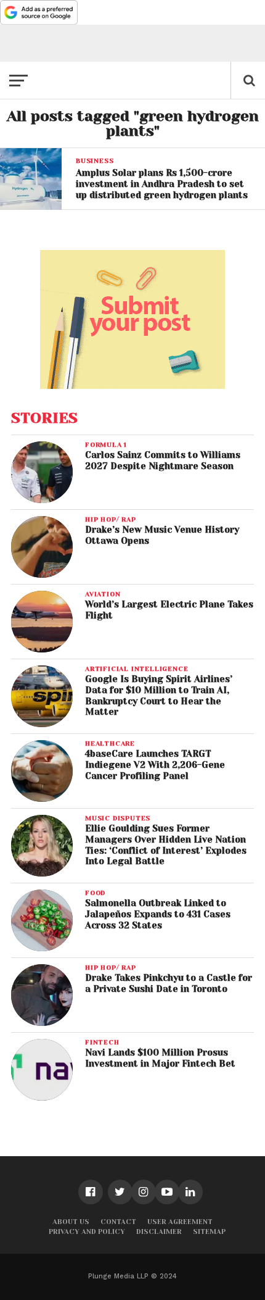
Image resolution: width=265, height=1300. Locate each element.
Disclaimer (159, 1232)
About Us (70, 1222)
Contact (118, 1222)
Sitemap (209, 1232)
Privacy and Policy (87, 1232)
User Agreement (180, 1222)
